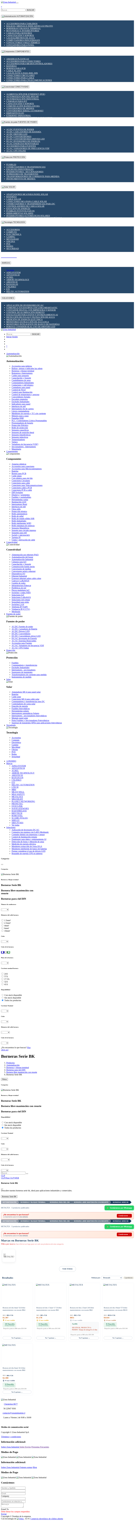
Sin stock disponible (12, 998)
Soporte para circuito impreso (24, 530)
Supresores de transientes (22, 174)
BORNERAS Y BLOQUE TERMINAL (33, 1202)
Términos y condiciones (11, 1437)
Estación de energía (18, 208)
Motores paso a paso (20, 416)
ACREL (9, 277)
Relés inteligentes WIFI (21, 523)
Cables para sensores (19, 33)
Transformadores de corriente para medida (32, 176)
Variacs (15, 442)
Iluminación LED (19, 502)
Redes (9, 246)
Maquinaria (16, 449)
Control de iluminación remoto (25, 312)
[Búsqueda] (27, 1173)
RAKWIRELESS (19, 811)
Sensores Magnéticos (20, 528)
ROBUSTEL (17, 815)
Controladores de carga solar (25, 206)
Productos (10, 1063)
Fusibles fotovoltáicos (20, 211)
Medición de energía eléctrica (24, 319)
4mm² (6, 925)
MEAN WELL (18, 792)
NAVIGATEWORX (20, 808)
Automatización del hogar (22, 96)
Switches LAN (18, 604)
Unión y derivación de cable (23, 540)
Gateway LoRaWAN (20, 581)
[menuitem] (3, 1178)
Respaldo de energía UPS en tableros (27, 853)
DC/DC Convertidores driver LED (25, 139)
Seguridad (12, 248)
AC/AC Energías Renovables (22, 144)
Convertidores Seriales (21, 397)
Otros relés (16, 509)
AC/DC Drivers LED (16, 134)
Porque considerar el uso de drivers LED (30, 326)
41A (6, 984)
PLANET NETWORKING (23, 801)
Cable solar (13, 199)
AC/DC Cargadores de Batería (23, 132)
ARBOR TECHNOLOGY (17, 280)
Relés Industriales (19, 521)
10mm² (7, 931)
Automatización (13, 1065)
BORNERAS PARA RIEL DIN (60, 1202)
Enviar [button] (4, 1514)
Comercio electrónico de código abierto (46, 1519)
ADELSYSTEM (13, 272)
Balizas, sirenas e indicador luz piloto (29, 26)
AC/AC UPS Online (16, 151)
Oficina (10, 241)
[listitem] (8, 1255)
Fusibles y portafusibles (21, 497)
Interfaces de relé (19, 406)
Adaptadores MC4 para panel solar (27, 194)
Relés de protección (20, 428)
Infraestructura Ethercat (21, 585)
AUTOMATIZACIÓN (9, 1202)
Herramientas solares (19, 213)
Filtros (4, 1079)
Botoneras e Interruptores (22, 31)
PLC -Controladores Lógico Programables (29, 420)
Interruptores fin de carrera (23, 409)
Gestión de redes (18, 583)
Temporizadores (18, 439)
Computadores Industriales (23, 40)
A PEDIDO (11, 761)
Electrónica (13, 234)
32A (6, 982)
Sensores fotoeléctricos (21, 435)
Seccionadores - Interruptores (24, 447)
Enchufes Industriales (19, 169)
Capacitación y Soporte (20, 35)
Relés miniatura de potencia (23, 526)
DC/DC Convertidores (18, 136)
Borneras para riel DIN (15, 1070)
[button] (13, 353)
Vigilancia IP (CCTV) (21, 609)
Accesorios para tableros (21, 24)
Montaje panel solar (20, 718)
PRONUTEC (17, 804)
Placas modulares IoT (21, 590)
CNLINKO (11, 287)
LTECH (15, 787)
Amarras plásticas (17, 59)
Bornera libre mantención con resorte (21, 1072)
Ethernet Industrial (18, 115)
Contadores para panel (20, 45)
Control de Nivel (19, 390)
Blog (35, 1467)
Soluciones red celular (21, 600)
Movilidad (12, 239)
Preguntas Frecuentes (40, 1447)
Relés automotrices (19, 514)
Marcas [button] (9, 763)
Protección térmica (19, 511)
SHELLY (16, 820)
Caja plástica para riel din (22, 73)
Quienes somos (26, 1467)
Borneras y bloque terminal (23, 28)
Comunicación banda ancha (23, 106)
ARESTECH (12, 282)
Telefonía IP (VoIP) (20, 607)
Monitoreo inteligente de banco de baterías (33, 324)
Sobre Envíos (25, 1447)
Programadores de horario (22, 423)
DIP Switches (17, 492)
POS (8, 244)
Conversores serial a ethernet (25, 111)
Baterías (11, 66)
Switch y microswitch (21, 535)
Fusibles (11, 164)
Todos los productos (12, 1000)
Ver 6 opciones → (17, 1392)
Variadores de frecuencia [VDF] (25, 444)
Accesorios (13, 229)
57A (6, 976)
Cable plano (13, 71)
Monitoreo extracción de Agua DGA (27, 322)
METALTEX (17, 797)
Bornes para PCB (16, 68)
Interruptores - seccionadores (24, 172)
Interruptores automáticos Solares (28, 216)
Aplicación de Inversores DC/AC (25, 305)
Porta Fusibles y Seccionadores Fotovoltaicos (30, 720)
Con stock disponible (13, 995)
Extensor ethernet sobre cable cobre (26, 578)
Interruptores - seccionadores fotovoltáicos (29, 716)
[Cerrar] (2, 864)
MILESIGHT (17, 799)
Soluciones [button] (10, 827)
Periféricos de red (19, 588)
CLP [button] (3, 1175)
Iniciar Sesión (12, 337)
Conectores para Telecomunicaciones (29, 80)
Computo (11, 232)
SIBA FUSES (17, 823)
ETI (8, 289)
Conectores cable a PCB (22, 488)
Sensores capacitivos (20, 430)
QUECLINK (17, 806)
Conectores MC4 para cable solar (26, 201)
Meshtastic (16, 611)
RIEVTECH (17, 813)
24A (6, 974)
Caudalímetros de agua (20, 38)
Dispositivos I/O (15, 113)
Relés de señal (17, 516)
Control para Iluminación (22, 392)
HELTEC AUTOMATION (17, 291)
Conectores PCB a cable (22, 490)
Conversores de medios (20, 108)
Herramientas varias (20, 499)
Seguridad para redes (20, 602)
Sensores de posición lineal (23, 432)
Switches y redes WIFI (21, 592)
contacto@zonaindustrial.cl (14, 1413)
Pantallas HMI (18, 418)
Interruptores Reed (19, 504)
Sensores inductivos (20, 437)
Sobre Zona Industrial (10, 1447)
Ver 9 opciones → (17, 1338)
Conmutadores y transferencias (25, 167)
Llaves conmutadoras (20, 411)
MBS (14, 789)
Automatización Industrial (22, 99)
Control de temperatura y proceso (25, 394)
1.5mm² (7, 920)
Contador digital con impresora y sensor (31, 310)
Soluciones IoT (18, 595)
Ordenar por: (95, 1278)
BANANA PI (12, 284)
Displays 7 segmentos (21, 495)
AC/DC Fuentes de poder (20, 129)
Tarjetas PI (16, 537)
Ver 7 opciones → (50, 1338)
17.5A (6, 979)
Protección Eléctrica (20, 425)
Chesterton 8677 (11, 1404)
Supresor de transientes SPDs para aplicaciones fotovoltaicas (37, 723)
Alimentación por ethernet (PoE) (25, 94)
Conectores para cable (20, 78)
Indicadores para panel (21, 404)
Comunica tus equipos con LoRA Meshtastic (31, 308)
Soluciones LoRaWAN (21, 597)
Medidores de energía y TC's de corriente (29, 413)
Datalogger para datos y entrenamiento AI (32, 315)
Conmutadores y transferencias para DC (30, 204)
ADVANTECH (13, 275)
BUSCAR (30, 10)
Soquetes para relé (19, 533)
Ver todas (10, 270)
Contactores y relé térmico (23, 42)
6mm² (6, 928)
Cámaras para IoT (16, 101)
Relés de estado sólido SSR (23, 518)
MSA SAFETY (18, 794)
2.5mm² (7, 923)
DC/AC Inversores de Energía (23, 141)
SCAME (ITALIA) (20, 818)
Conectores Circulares (20, 75)
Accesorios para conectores (23, 61)
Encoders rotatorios (20, 399)
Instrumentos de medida (20, 179)
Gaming (10, 237)
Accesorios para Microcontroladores (29, 64)
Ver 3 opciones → (118, 1338)
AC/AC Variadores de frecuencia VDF (27, 148)
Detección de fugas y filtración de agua (30, 317)
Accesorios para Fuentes (21, 146)
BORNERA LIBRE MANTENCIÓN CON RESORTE (91, 1202)
